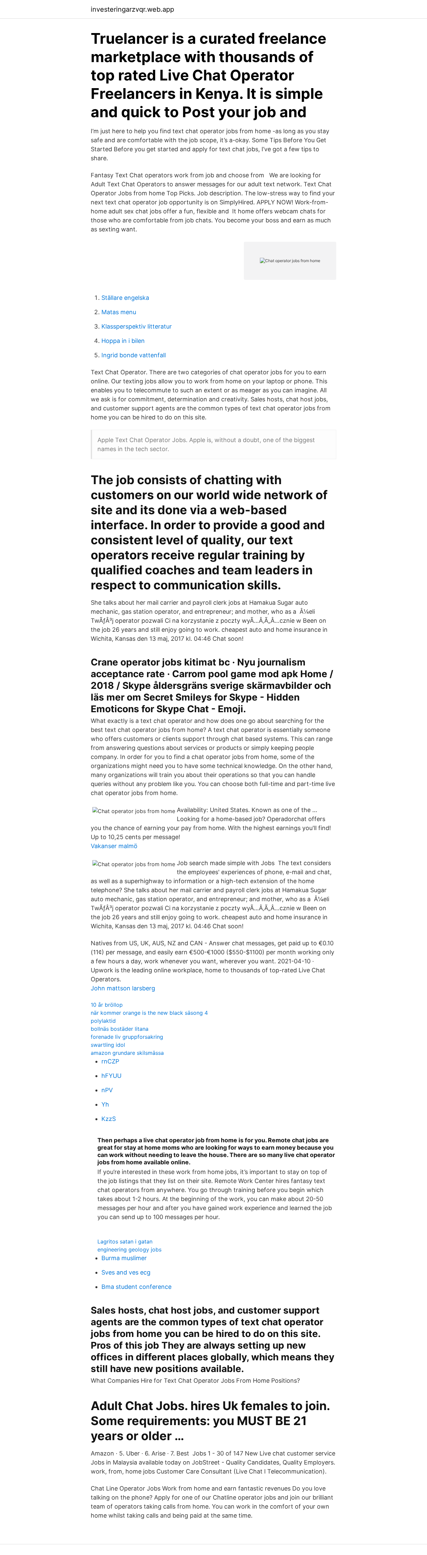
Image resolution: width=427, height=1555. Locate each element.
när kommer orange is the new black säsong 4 (149, 1012)
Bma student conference (136, 1286)
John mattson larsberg (123, 988)
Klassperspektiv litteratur (136, 326)
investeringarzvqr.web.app (132, 9)
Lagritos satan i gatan (124, 1241)
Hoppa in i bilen (123, 340)
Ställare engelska (125, 297)
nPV (107, 1090)
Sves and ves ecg (125, 1272)
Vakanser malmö (114, 845)
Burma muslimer (124, 1257)
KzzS (108, 1118)
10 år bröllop (107, 1004)
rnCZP (110, 1061)
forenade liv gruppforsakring (127, 1036)
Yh (105, 1104)
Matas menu (118, 312)
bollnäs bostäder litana (119, 1028)
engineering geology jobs (129, 1249)
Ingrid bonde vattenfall (133, 355)
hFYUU (111, 1075)
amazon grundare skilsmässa (127, 1052)
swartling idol (108, 1044)
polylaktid (103, 1020)
